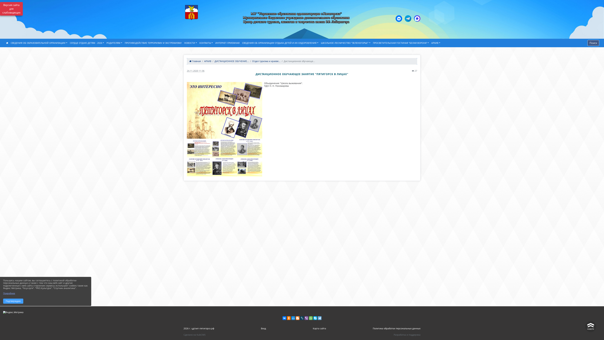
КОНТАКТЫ (205, 42)
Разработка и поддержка (407, 334)
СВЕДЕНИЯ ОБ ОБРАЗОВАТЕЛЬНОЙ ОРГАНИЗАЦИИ (38, 42)
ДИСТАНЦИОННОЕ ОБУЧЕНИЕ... (232, 61)
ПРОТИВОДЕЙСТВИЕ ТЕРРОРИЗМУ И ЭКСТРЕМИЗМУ (153, 42)
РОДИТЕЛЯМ (113, 42)
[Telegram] (320, 318)
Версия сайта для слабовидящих (11, 8)
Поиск (593, 43)
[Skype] (315, 318)
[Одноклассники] (289, 318)
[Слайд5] (199, 166)
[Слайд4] (249, 148)
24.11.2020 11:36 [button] (195, 70)
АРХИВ (434, 42)
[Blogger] (297, 318)
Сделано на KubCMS (195, 334)
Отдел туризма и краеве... (266, 61)
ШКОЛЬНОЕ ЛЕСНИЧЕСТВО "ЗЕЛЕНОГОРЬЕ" (345, 42)
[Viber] (306, 318)
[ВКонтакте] (284, 318)
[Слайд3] (224, 148)
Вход (263, 328)
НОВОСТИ (189, 42)
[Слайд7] (249, 166)
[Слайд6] (224, 166)
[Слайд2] (199, 148)
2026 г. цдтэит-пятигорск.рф (199, 328)
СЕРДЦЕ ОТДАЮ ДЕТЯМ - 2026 (86, 42)
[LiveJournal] (302, 318)
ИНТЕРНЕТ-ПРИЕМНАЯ (227, 42)
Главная (196, 61)
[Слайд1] (224, 110)
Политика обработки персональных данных (396, 328)
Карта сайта (319, 328)
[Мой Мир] (293, 318)
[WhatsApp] (311, 318)
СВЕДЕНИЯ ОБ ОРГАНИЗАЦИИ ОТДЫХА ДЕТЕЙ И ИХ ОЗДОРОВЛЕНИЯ (279, 42)
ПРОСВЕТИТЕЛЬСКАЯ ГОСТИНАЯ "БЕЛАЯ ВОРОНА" (400, 42)
